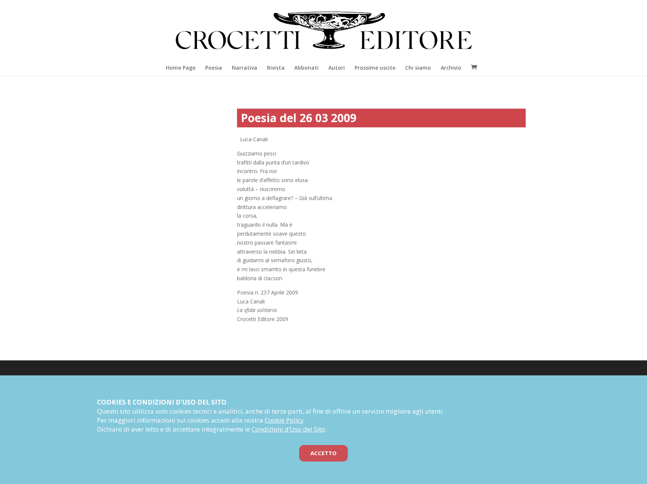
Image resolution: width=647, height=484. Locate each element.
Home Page (180, 67)
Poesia (213, 67)
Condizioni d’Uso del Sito (288, 429)
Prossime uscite (375, 67)
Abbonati (306, 67)
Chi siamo (418, 67)
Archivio (451, 67)
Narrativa (244, 67)
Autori (336, 67)
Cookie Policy (284, 420)
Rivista (276, 67)
